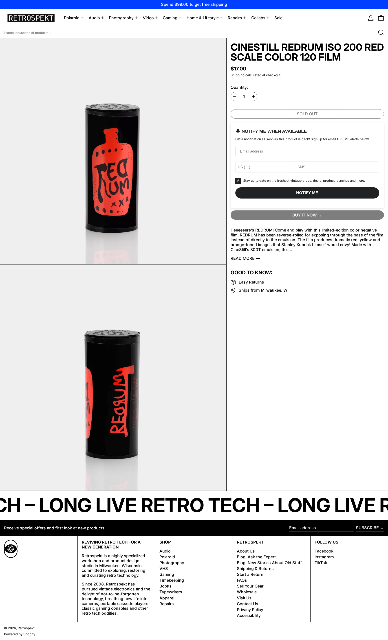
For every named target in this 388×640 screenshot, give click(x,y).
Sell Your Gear (250, 586)
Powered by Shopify (19, 634)
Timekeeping (171, 580)
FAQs (242, 580)
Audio (165, 551)
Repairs (166, 603)
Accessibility (249, 615)
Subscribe (367, 527)
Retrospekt (26, 628)
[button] (381, 18)
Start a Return (250, 574)
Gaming (166, 574)
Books (165, 586)
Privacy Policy (250, 609)
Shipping (238, 75)
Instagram (324, 557)
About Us (246, 551)
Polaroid (167, 557)
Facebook (324, 551)
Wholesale (247, 592)
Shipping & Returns (255, 568)
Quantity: (239, 87)
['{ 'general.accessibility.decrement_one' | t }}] (234, 96)
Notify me (307, 192)
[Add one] (253, 96)
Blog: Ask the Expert (256, 557)
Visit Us (244, 598)
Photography (171, 562)
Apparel (166, 598)
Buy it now (304, 214)
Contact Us (247, 603)
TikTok (321, 562)
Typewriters (170, 592)
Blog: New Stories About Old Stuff (269, 562)
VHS (163, 568)
